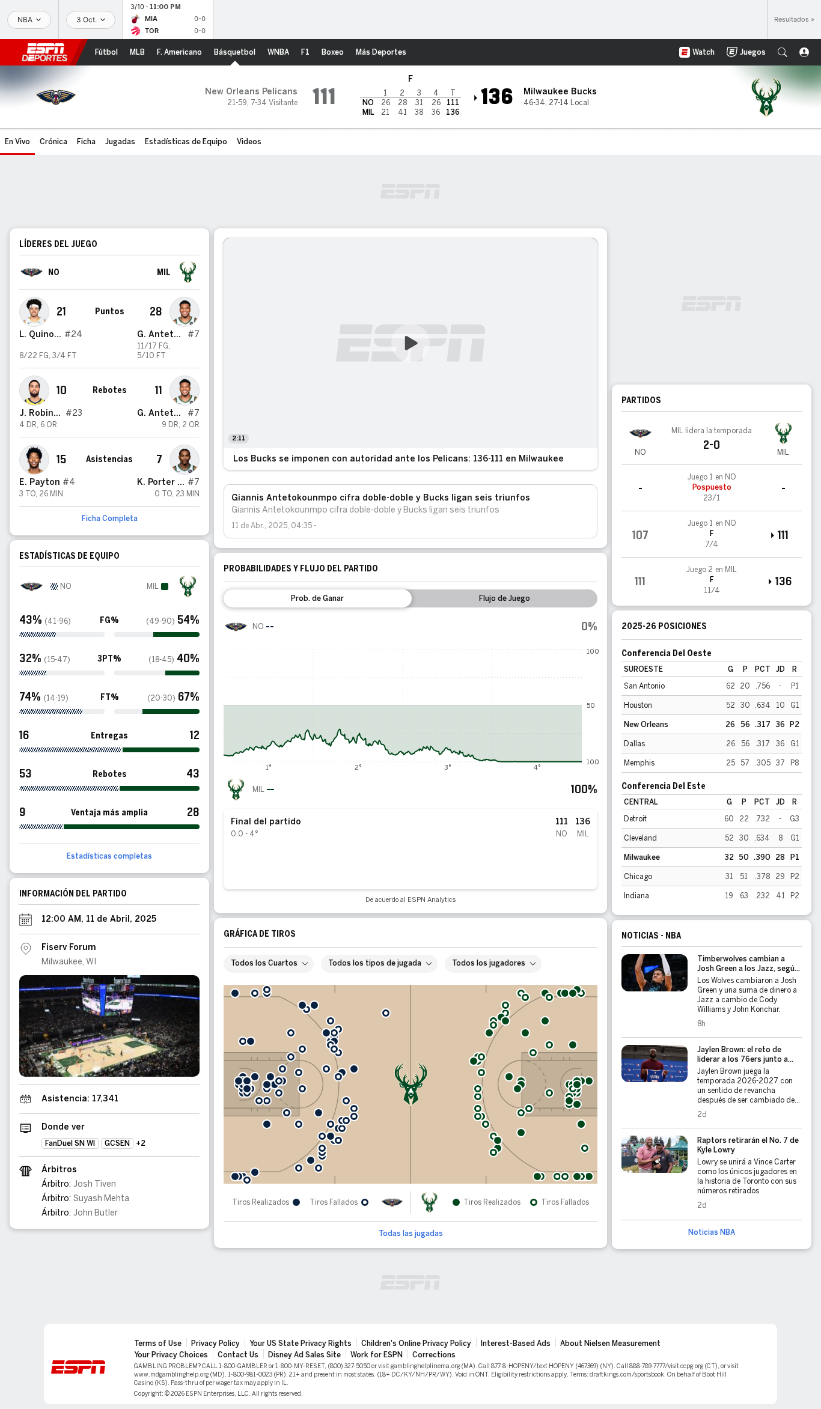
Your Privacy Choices (171, 1355)
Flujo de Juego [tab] (504, 598)
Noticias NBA (711, 1232)
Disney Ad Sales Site (304, 1355)
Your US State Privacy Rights (300, 1343)
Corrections (434, 1355)
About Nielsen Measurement (610, 1343)
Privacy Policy (215, 1343)
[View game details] (711, 488)
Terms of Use (158, 1343)
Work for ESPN (376, 1355)
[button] (782, 52)
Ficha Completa (110, 518)
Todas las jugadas (411, 1233)
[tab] (318, 598)
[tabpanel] (410, 759)
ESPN (44, 52)
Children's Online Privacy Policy (416, 1343)
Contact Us (238, 1355)
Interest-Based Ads (516, 1343)
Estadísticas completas (109, 856)
